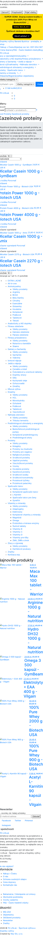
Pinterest (29, 820)
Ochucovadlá (18, 383)
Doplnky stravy (19, 375)
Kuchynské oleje (20, 380)
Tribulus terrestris (20, 420)
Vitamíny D (17, 534)
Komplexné (17, 312)
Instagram (6, 825)
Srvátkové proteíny (21, 457)
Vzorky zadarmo (10, 900)
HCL (14, 397)
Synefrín (16, 500)
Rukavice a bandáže (22, 343)
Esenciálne (17, 303)
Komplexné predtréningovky (25, 435)
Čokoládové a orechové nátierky (27, 372)
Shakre (16, 346)
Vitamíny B (17, 529)
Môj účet (7, 912)
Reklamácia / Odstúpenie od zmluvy (19, 894)
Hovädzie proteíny (21, 469)
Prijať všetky (30, 12)
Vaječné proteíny (20, 460)
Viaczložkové (19, 412)
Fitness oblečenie (15, 326)
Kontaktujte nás (10, 885)
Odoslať (36, 816)
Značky (11, 552)
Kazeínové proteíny (20, 114)
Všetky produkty (20, 289)
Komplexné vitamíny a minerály (27, 514)
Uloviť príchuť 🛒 (22, 36)
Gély (15, 377)
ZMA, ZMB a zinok (21, 540)
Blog (41, 50)
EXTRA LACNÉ (14, 280)
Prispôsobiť (17, 12)
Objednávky (8, 915)
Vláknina (16, 358)
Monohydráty (19, 400)
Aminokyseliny (14, 286)
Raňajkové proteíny (21, 455)
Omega (16, 520)
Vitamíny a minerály (17, 503)
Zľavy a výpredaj (15, 543)
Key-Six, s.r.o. (17, 934)
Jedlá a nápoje (14, 363)
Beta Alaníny (18, 298)
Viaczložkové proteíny (23, 463)
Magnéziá (17, 517)
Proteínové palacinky (22, 483)
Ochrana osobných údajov (15, 879)
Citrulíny (16, 300)
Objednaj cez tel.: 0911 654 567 (28, 47)
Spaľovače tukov (15, 486)
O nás (5, 876)
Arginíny (16, 292)
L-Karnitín (17, 494)
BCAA (15, 295)
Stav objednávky (26, 76)
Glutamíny (17, 306)
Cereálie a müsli (20, 369)
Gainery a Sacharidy (17, 349)
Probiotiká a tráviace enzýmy (26, 523)
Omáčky (16, 386)
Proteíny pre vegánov (22, 452)
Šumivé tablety (19, 526)
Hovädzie (17, 309)
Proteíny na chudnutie (22, 449)
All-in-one (12, 283)
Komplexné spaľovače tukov (25, 492)
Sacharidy (17, 355)
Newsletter (8, 920)
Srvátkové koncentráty (23, 477)
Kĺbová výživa (14, 389)
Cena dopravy (6, 50)
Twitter (18, 820)
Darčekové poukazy (22, 549)
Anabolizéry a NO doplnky (20, 323)
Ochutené (17, 403)
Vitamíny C (17, 532)
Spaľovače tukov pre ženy (24, 497)
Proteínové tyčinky (21, 480)
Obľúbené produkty (12, 917)
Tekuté (16, 320)
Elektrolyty (17, 512)
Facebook (6, 820)
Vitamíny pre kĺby (20, 537)
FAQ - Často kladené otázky (26, 50)
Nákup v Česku (7, 47)
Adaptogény (18, 509)
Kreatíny (11, 392)
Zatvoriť (5, 12)
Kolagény (17, 446)
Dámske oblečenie (21, 332)
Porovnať (12, 180)
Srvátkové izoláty (20, 475)
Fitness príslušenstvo (17, 338)
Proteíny (7, 114)
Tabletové (17, 318)
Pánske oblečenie (20, 335)
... (18, 73)
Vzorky (16, 466)
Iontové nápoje (14, 360)
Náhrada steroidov (16, 415)
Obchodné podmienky (13, 897)
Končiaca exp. (14, 554)
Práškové (17, 315)
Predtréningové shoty (22, 437)
